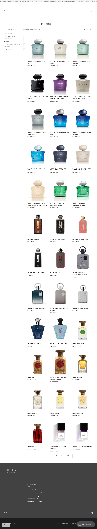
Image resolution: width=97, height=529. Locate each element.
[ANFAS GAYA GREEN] (82, 329)
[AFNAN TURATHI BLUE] (37, 329)
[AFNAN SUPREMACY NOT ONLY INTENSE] (60, 293)
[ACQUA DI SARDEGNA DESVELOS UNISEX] (37, 82)
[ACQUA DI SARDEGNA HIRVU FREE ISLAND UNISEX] (82, 82)
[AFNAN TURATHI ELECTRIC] (60, 329)
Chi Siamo (30, 487)
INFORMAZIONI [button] (31, 484)
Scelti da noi (8, 49)
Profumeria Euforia (67, 523)
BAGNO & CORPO (10, 36)
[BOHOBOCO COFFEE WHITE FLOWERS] (60, 431)
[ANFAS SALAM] (60, 398)
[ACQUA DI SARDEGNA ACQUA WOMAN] (82, 46)
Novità (6, 41)
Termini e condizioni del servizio (37, 493)
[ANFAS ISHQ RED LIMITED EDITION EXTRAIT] (60, 362)
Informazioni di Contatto (34, 490)
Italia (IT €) (9, 523)
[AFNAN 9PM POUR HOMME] (37, 257)
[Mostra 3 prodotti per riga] (87, 29)
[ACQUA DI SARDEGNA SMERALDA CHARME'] (60, 188)
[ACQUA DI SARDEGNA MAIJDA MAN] (60, 117)
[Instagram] (92, 513)
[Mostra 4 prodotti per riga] (91, 29)
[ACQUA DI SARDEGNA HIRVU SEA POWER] (37, 117)
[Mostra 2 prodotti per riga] (84, 29)
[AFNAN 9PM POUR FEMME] (82, 224)
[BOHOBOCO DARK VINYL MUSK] (82, 431)
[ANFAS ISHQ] (37, 362)
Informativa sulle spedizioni (35, 496)
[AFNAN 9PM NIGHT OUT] (60, 224)
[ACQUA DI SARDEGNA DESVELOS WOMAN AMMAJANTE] (60, 82)
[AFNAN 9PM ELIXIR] (37, 224)
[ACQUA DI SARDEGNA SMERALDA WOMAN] (82, 188)
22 (68, 456)
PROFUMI (7, 46)
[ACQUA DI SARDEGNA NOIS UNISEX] (37, 153)
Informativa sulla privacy (34, 502)
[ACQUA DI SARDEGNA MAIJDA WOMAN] (82, 117)
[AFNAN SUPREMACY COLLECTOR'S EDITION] (82, 257)
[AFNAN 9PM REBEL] (60, 257)
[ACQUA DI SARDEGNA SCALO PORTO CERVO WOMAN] (82, 153)
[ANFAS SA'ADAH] (37, 398)
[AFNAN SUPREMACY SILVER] (82, 293)
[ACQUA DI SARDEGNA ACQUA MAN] (37, 46)
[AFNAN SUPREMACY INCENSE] (37, 293)
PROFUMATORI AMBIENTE (12, 44)
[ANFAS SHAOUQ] (37, 431)
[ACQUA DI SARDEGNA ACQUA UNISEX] (60, 46)
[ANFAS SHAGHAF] (82, 398)
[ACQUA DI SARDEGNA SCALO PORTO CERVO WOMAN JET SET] (37, 188)
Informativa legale (32, 499)
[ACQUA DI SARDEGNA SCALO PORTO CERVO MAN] (60, 153)
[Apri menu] (6, 11)
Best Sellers (8, 39)
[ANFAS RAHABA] (82, 362)
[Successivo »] (75, 456)
